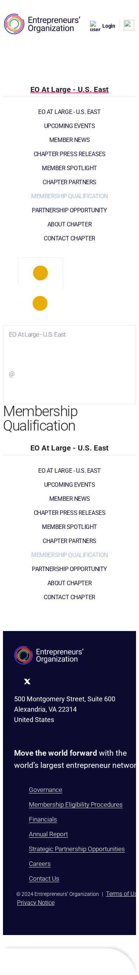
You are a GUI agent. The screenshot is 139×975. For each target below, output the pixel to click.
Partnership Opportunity (69, 210)
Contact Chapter (69, 238)
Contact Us (44, 878)
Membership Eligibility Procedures (76, 804)
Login (108, 26)
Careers (40, 863)
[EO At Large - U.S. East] (40, 273)
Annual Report (48, 834)
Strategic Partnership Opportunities (77, 849)
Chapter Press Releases (70, 154)
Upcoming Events (69, 125)
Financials (43, 819)
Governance (45, 789)
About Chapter (69, 224)
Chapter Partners (69, 182)
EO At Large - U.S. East (69, 111)
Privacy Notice (35, 902)
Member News (69, 140)
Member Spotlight (69, 168)
